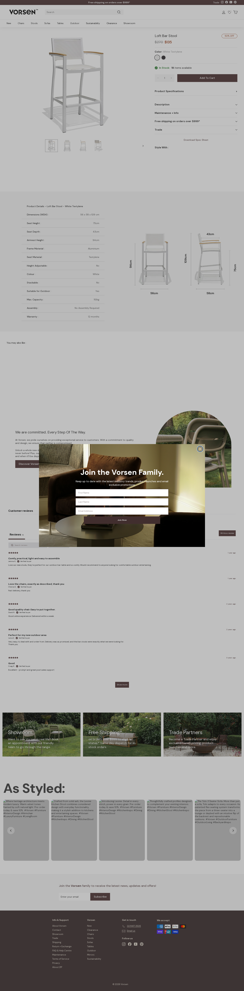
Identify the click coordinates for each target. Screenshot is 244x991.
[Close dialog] (200, 449)
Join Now (122, 520)
